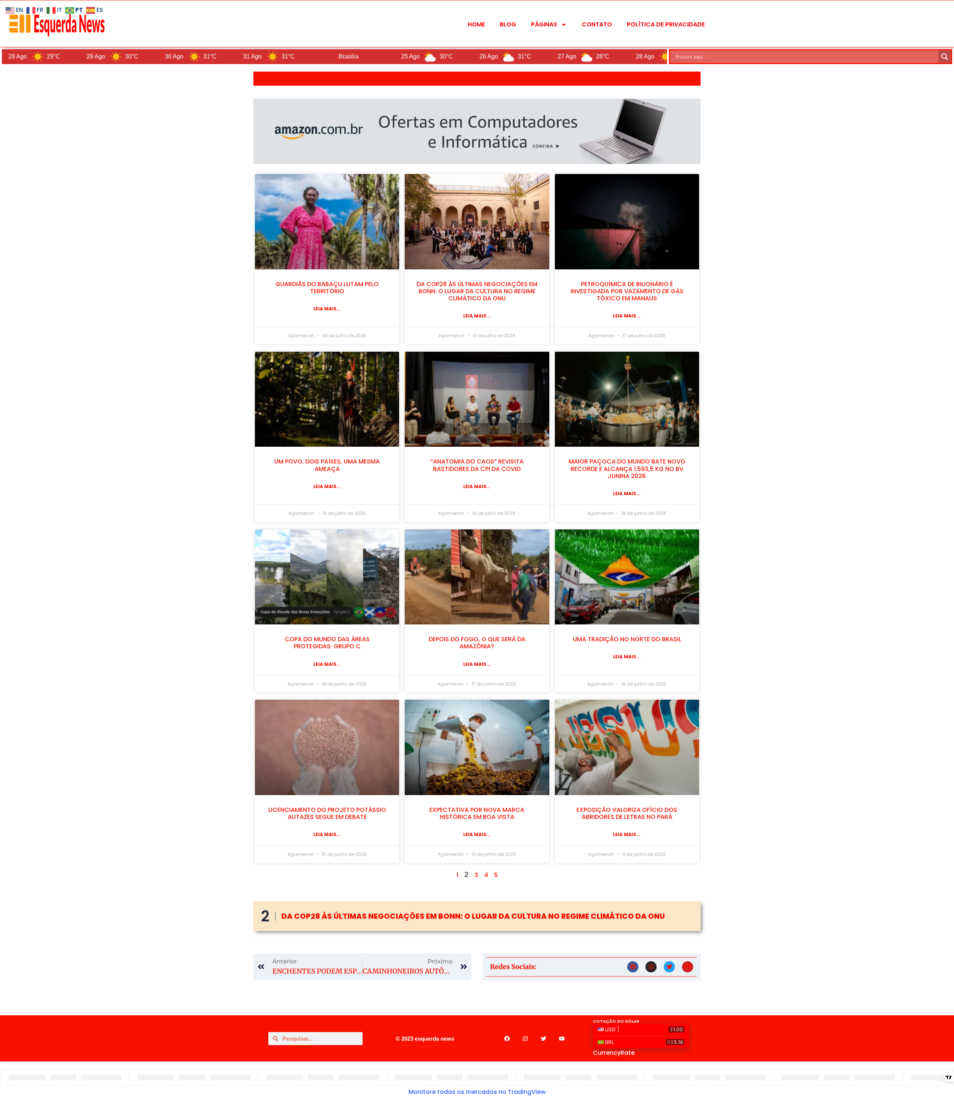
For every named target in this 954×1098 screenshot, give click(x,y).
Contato (597, 24)
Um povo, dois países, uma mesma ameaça (327, 465)
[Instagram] (651, 966)
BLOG (508, 24)
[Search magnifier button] (944, 56)
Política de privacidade (666, 24)
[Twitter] (669, 966)
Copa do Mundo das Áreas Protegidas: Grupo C (327, 643)
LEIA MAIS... (327, 309)
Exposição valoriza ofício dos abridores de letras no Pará (626, 813)
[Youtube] (687, 966)
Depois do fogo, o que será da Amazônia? (477, 643)
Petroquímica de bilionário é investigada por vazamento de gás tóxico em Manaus (627, 291)
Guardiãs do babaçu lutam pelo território (327, 287)
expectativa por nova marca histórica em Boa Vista (476, 813)
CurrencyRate (614, 1052)
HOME (476, 24)
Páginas (544, 24)
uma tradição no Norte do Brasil (627, 639)
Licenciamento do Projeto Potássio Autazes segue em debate (327, 813)
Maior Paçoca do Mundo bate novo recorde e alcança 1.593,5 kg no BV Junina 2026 (627, 468)
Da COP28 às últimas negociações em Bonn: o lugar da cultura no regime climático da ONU (477, 291)
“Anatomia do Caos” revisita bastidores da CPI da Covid (477, 465)
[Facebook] (632, 966)
